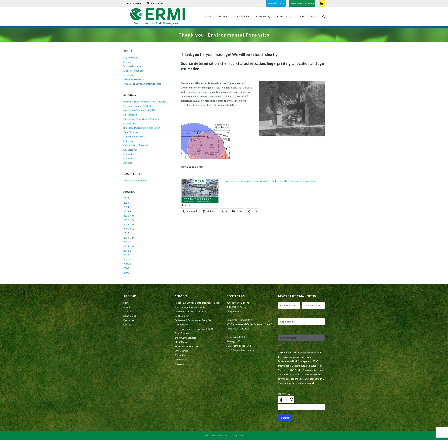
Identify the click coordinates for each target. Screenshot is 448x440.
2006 (126, 263)
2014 (126, 246)
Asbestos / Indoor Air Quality (138, 106)
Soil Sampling (130, 114)
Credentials (129, 75)
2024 (126, 207)
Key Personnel (130, 57)
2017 (126, 233)
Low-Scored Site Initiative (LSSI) (139, 110)
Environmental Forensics (135, 145)
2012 (126, 255)
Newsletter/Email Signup (302, 3)
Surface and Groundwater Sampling (141, 119)
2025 (126, 202)
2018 (126, 229)
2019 (126, 224)
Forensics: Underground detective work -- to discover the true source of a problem (270, 180)
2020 (126, 220)
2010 (126, 259)
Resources (283, 16)
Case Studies (242, 16)
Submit (285, 417)
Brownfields (129, 158)
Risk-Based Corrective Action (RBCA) (142, 127)
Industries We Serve (133, 79)
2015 (126, 242)
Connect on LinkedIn (321, 3)
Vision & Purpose (132, 66)
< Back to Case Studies (135, 180)
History (127, 62)
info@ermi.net (157, 3)
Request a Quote (276, 3)
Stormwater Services (134, 136)
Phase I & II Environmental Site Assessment (145, 101)
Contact (313, 16)
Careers (300, 16)
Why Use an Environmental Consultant (142, 83)
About (208, 16)
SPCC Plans (129, 141)
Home (126, 302)
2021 (126, 215)
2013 (126, 250)
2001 (126, 272)
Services (223, 16)
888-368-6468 (136, 3)
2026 (126, 198)
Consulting (128, 154)
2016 (126, 237)
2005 (126, 268)
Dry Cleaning (129, 149)
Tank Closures (130, 132)
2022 (126, 211)
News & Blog (263, 16)
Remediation (129, 123)
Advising (127, 162)
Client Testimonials (133, 70)
